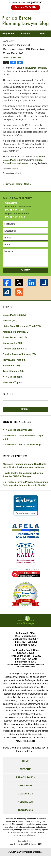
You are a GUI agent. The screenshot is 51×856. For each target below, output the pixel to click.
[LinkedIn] (32, 282)
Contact (25, 33)
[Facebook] (7, 282)
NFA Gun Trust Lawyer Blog (18, 430)
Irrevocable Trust (14, 360)
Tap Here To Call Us (25, 7)
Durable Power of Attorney (19, 354)
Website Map (25, 802)
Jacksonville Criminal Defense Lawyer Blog (23, 437)
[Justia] (44, 282)
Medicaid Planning (15, 332)
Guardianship (13, 343)
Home (19, 184)
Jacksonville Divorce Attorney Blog (22, 444)
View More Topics (12, 382)
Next (27, 184)
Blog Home (8, 33)
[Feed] (19, 292)
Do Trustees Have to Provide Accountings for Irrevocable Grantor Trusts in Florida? (25, 484)
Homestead (11, 365)
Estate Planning (14, 315)
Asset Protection (15, 337)
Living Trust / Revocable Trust (22, 326)
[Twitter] (19, 282)
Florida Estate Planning (33, 68)
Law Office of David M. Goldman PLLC (26, 844)
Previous (8, 184)
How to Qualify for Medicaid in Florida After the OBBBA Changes (23, 475)
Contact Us (25, 793)
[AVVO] (7, 292)
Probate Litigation (14, 348)
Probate (15, 169)
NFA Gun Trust (13, 377)
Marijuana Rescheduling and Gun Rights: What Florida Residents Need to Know (25, 466)
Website (25, 769)
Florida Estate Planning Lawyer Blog (25, 21)
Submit (25, 270)
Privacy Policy (25, 777)
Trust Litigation (13, 371)
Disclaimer (25, 785)
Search (25, 409)
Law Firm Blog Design (24, 852)
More (42, 33)
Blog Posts (25, 810)
